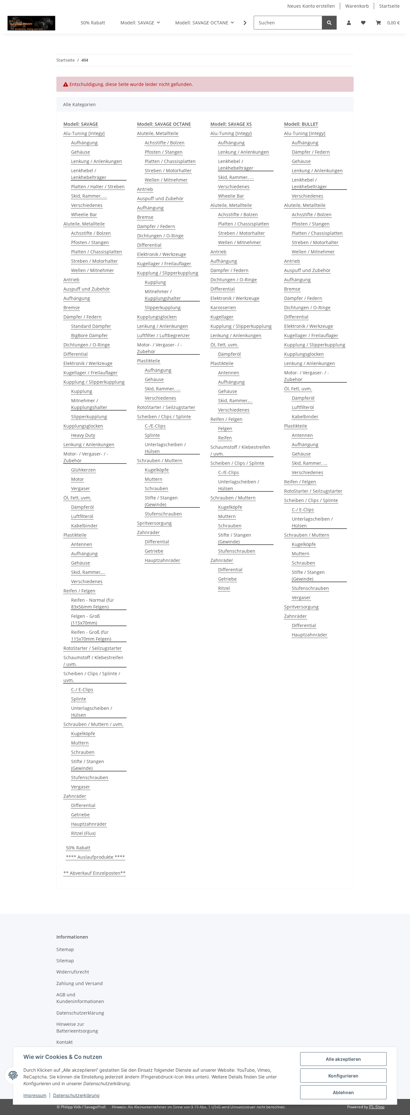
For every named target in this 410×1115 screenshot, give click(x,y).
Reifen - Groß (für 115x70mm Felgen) (91, 635)
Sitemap (65, 949)
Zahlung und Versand (79, 983)
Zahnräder (74, 796)
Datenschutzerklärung (76, 1095)
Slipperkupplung (89, 416)
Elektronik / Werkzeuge (87, 363)
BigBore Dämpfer (89, 335)
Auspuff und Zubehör (86, 289)
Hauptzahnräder (89, 824)
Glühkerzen (83, 470)
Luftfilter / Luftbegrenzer (163, 335)
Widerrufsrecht (72, 972)
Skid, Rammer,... (88, 572)
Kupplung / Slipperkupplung (94, 382)
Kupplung (81, 391)
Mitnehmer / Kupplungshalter (89, 403)
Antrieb (71, 280)
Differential (75, 354)
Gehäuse (80, 152)
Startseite (389, 6)
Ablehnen (343, 1092)
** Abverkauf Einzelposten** (94, 873)
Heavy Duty (83, 435)
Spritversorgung (154, 523)
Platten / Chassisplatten (96, 252)
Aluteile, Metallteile (84, 224)
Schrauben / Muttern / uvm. (93, 724)
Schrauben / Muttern (159, 460)
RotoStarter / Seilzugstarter (92, 648)
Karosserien (223, 307)
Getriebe (80, 815)
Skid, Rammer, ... (89, 196)
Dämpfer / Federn (82, 317)
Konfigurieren (343, 1075)
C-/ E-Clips (82, 689)
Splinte (78, 699)
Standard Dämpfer (91, 326)
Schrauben (82, 752)
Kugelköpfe (83, 733)
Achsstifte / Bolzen (91, 233)
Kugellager (222, 317)
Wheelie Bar (84, 214)
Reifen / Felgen (79, 591)
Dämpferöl (82, 507)
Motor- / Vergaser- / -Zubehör (85, 457)
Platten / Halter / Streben (98, 186)
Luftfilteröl (82, 516)
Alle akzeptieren (343, 1059)
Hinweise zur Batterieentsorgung (77, 1027)
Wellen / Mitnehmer (92, 270)
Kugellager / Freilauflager (90, 373)
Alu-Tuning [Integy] (84, 133)
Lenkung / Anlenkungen (96, 161)
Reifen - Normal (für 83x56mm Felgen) (92, 603)
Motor (77, 479)
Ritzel (224, 588)
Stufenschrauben (89, 777)
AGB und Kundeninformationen (80, 998)
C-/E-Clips (155, 426)
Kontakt (64, 1042)
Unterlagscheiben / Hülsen (91, 711)
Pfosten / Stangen (90, 242)
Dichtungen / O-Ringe (86, 345)
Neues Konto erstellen (311, 6)
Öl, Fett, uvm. (77, 498)
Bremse (71, 307)
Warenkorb (357, 6)
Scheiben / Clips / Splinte (164, 416)
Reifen (225, 438)
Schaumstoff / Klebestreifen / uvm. (93, 660)
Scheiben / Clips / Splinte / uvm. (91, 676)
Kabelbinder (84, 526)
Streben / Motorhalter (94, 261)
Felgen (225, 428)
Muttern (80, 743)
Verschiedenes (86, 205)
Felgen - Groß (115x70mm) (85, 619)
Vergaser (80, 488)
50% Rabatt (78, 848)
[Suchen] (329, 23)
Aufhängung (84, 143)
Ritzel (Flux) (83, 833)
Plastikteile (74, 535)
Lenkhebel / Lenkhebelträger (88, 173)
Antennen (81, 544)
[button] (349, 23)
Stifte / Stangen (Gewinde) (87, 764)
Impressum (34, 1095)
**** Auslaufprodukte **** (95, 857)
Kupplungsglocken (83, 426)
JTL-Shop (376, 1107)
